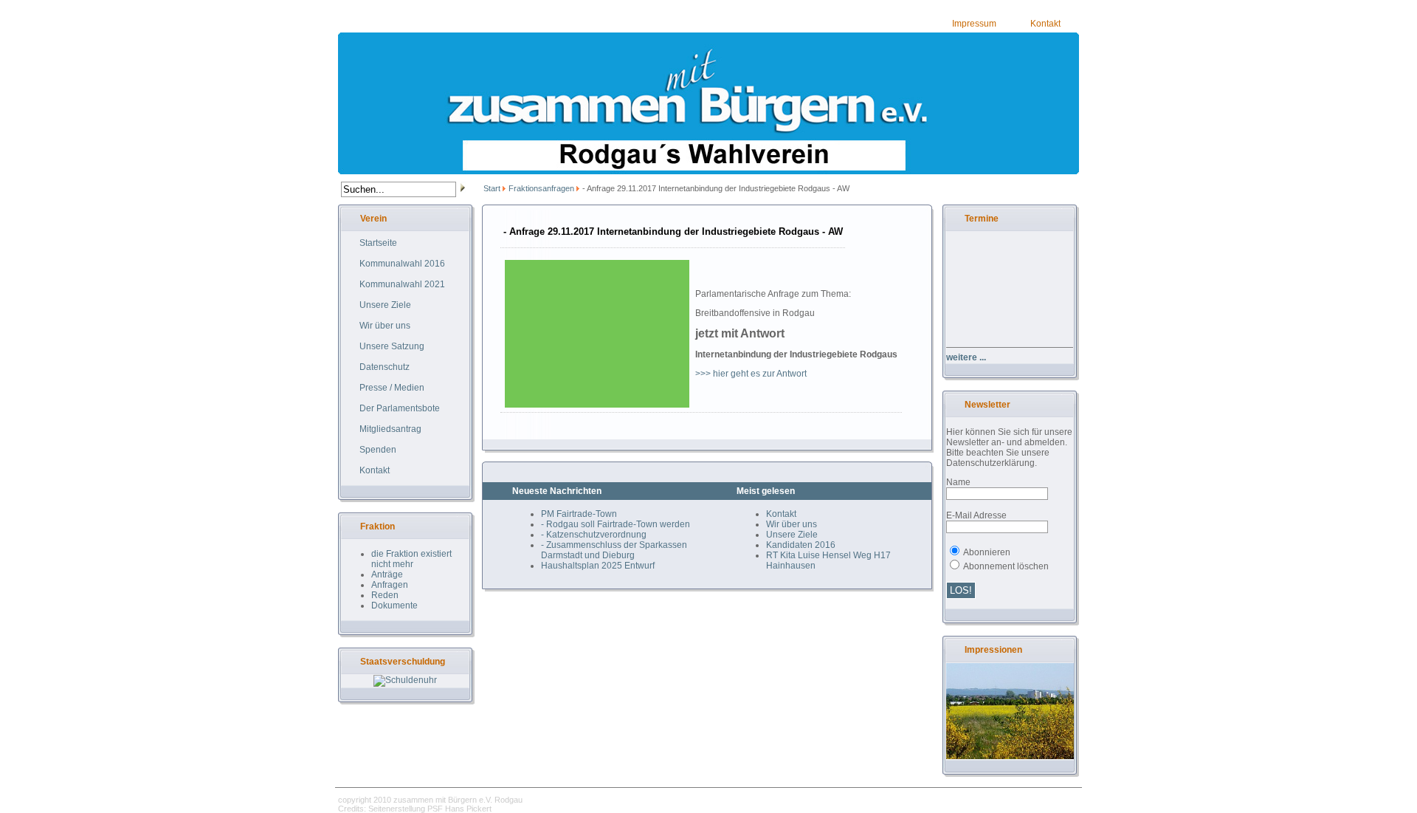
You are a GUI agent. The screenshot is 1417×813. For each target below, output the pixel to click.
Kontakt (1045, 23)
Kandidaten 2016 (800, 545)
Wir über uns (791, 524)
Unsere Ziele (792, 534)
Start (491, 188)
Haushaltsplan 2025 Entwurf (598, 565)
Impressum (974, 23)
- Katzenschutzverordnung (594, 534)
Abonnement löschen (1006, 566)
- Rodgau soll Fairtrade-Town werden (615, 524)
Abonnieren (986, 552)
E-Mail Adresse (976, 515)
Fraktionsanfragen (541, 188)
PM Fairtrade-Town (579, 514)
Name (958, 482)
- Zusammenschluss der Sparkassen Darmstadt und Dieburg (614, 550)
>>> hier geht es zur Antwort (751, 373)
